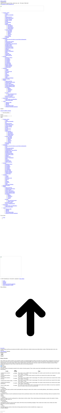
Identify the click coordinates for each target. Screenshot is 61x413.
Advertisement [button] (3, 400)
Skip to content (3, 0)
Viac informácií (3, 351)
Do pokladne (8, 110)
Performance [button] (2, 391)
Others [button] (1, 404)
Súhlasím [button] (8, 351)
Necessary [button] (2, 364)
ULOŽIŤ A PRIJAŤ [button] (4, 408)
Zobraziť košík (3, 110)
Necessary (4, 366)
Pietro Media (21, 278)
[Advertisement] (30, 228)
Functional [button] (2, 387)
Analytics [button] (2, 395)
